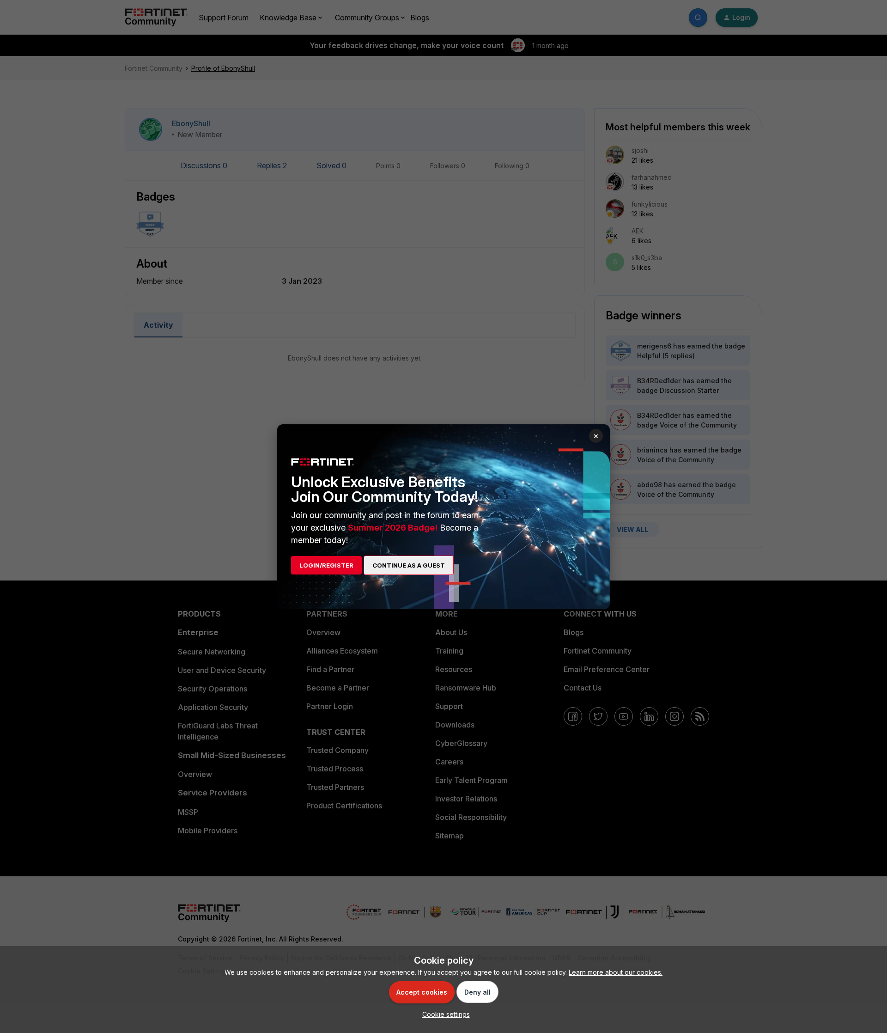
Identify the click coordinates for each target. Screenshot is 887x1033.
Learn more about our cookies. (615, 972)
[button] (444, 1014)
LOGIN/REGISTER (326, 565)
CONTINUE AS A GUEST (408, 565)
